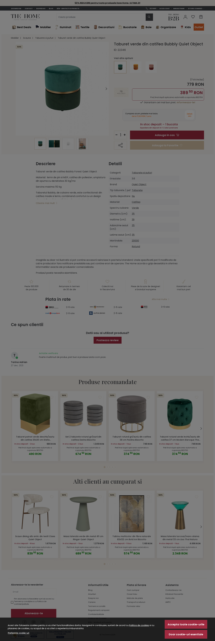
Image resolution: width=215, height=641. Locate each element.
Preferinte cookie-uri (18, 632)
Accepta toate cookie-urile (186, 624)
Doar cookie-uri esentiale (186, 634)
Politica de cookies (139, 625)
